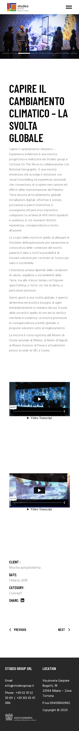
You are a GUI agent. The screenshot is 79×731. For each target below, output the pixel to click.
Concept (15, 593)
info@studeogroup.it (19, 685)
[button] (5, 53)
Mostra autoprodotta (25, 567)
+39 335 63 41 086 (20, 700)
